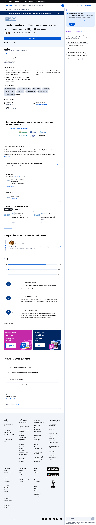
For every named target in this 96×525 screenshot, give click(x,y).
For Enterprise (7, 494)
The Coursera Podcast (24, 479)
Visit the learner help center (13, 399)
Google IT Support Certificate (23, 434)
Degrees (6, 491)
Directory (36, 488)
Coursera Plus (7, 481)
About (5, 470)
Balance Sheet (20, 91)
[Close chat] (93, 10)
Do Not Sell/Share (38, 497)
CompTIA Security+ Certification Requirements (53, 435)
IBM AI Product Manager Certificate (23, 451)
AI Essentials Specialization (37, 424)
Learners (21, 470)
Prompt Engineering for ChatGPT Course (38, 456)
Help (35, 479)
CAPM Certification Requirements (53, 424)
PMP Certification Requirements (52, 450)
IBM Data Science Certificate (23, 455)
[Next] (59, 246)
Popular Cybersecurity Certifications (54, 454)
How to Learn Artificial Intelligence (54, 447)
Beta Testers (22, 475)
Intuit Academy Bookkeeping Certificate (22, 460)
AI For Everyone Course (37, 432)
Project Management (8, 439)
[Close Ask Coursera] (77, 5)
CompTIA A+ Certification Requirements (52, 429)
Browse (9, 9)
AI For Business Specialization (37, 428)
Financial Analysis (36, 88)
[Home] (4, 9)
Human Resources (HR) (9, 435)
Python (5, 441)
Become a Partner (8, 500)
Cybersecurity (7, 428)
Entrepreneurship (25, 9)
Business (16, 9)
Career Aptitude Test (53, 422)
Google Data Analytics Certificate (24, 430)
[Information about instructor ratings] (15, 176)
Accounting (6, 422)
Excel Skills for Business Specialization (37, 444)
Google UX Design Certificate (23, 443)
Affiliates (36, 491)
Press (35, 470)
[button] (23, 5)
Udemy (5, 507)
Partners (21, 472)
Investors (36, 472)
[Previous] (5, 246)
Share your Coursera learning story (53, 458)
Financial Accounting (42, 91)
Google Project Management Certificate (22, 439)
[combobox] (43, 5)
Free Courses (7, 505)
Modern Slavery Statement (37, 493)
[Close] (58, 13)
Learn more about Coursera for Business (17, 128)
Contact (35, 484)
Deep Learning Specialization (37, 440)
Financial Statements (31, 91)
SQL (5, 444)
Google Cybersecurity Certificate (24, 427)
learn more (18, 404)
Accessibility (37, 481)
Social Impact (7, 503)
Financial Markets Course (38, 449)
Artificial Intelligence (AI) (8, 424)
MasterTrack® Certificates (7, 488)
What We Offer (7, 472)
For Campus (6, 498)
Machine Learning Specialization (38, 452)
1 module (7, 49)
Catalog (5, 479)
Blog (20, 477)
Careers (6, 477)
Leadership (6, 475)
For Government (7, 496)
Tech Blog (21, 481)
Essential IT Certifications (52, 439)
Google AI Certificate (23, 424)
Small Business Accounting (24, 88)
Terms (35, 475)
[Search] (62, 5)
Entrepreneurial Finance (10, 88)
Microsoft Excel (7, 437)
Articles (35, 486)
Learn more (76, 523)
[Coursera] (8, 5)
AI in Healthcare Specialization (37, 436)
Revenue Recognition (9, 91)
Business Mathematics (10, 94)
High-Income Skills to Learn (53, 443)
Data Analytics (7, 430)
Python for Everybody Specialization (39, 460)
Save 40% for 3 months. (44, 13)
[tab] (8, 209)
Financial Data (46, 88)
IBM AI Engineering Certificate (23, 447)
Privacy (35, 477)
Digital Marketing (8, 432)
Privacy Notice (84, 21)
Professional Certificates (7, 484)
